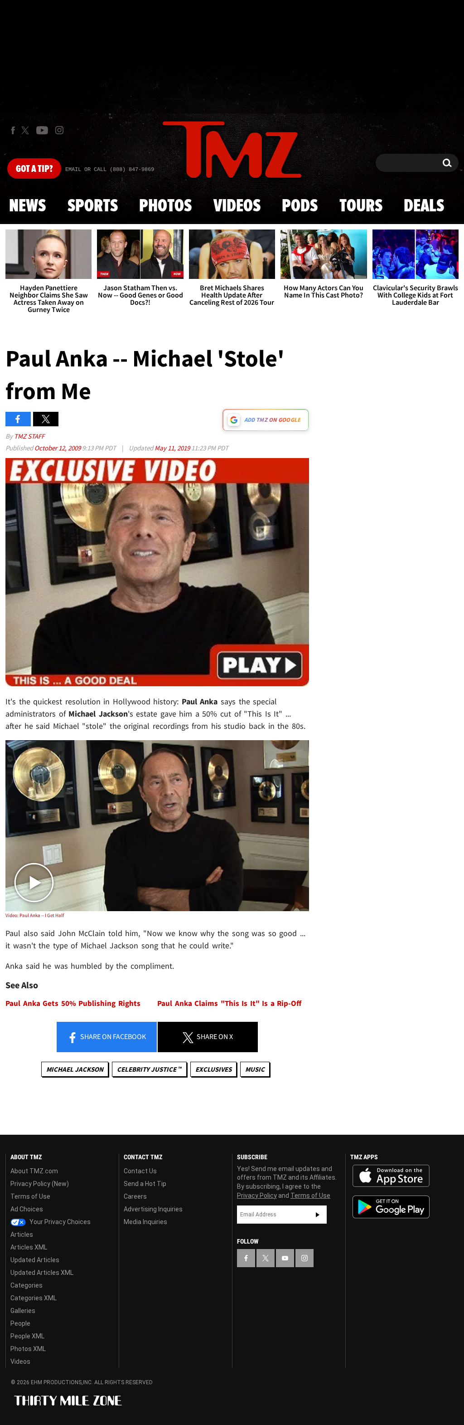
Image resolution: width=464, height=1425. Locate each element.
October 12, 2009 (58, 448)
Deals (424, 206)
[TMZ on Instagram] (59, 130)
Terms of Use (30, 1196)
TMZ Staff (29, 436)
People (20, 1323)
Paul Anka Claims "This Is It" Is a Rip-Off (229, 1003)
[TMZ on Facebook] (12, 130)
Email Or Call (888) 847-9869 (109, 169)
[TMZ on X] (26, 130)
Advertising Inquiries (153, 1209)
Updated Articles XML (41, 1272)
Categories (26, 1285)
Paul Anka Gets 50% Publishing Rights (72, 1003)
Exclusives (213, 1069)
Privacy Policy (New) (39, 1183)
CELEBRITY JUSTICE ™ (149, 1069)
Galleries (22, 1310)
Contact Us (140, 1171)
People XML (27, 1336)
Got (34, 169)
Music (255, 1069)
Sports (93, 206)
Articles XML (28, 1247)
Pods (300, 206)
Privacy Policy (257, 1195)
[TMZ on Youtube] (42, 130)
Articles (21, 1234)
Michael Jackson (74, 1069)
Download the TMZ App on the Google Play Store (391, 1207)
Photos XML (28, 1348)
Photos (165, 206)
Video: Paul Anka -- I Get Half (34, 915)
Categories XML (33, 1298)
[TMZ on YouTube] (285, 1258)
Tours (360, 206)
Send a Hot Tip (145, 1183)
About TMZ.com (34, 1171)
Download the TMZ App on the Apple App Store (391, 1176)
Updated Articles (34, 1260)
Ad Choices (26, 1209)
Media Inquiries (145, 1221)
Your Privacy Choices (59, 1221)
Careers (135, 1196)
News (27, 206)
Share (112, 1036)
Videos (237, 206)
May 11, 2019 (173, 448)
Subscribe (318, 1214)
